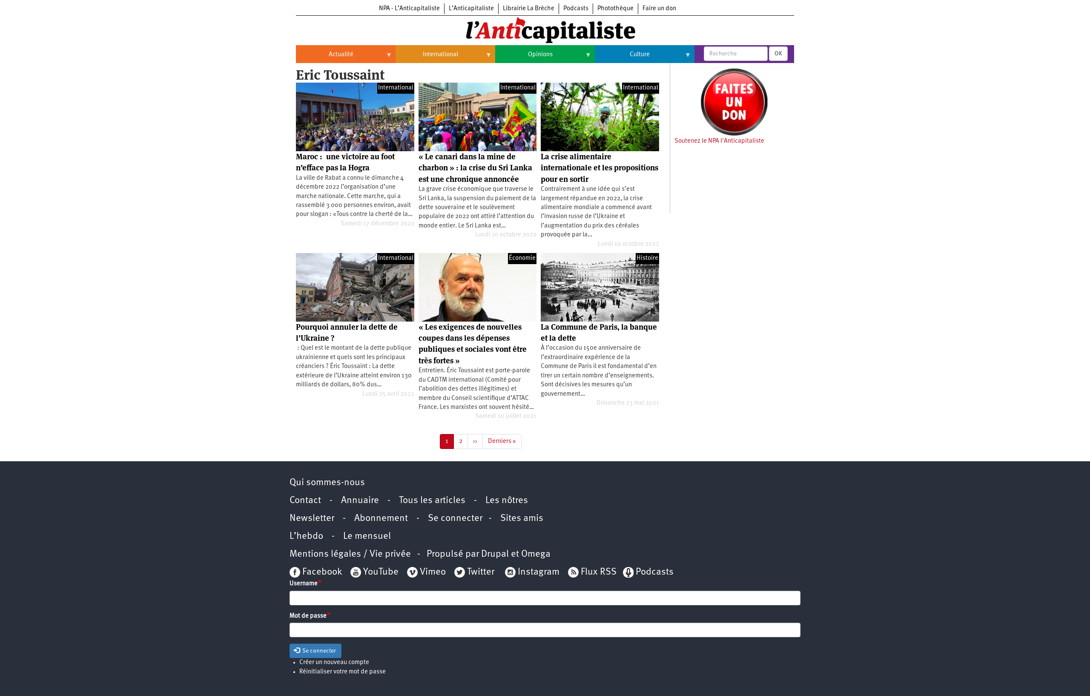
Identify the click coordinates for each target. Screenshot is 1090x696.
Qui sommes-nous (327, 483)
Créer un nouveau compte (334, 662)
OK (778, 54)
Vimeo (433, 572)
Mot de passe (308, 616)
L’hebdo (306, 536)
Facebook (321, 572)
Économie (522, 258)
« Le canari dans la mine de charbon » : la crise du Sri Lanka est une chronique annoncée (475, 168)
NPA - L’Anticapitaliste (409, 9)
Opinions (524, 58)
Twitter (480, 572)
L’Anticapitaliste (471, 9)
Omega (536, 554)
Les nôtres (506, 501)
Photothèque (615, 9)
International (427, 58)
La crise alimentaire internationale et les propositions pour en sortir (599, 168)
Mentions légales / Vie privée (350, 554)
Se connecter (455, 518)
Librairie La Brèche (528, 9)
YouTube (380, 572)
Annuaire (360, 501)
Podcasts (575, 9)
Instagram (538, 572)
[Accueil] (545, 29)
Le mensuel (367, 536)
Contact (305, 501)
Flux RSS (599, 572)
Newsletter (312, 518)
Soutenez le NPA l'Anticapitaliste (719, 141)
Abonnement (381, 518)
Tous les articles (432, 501)
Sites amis (521, 518)
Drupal (495, 554)
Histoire (647, 258)
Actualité (324, 58)
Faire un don (659, 9)
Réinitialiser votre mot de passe (342, 672)
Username (304, 584)
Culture (622, 58)
